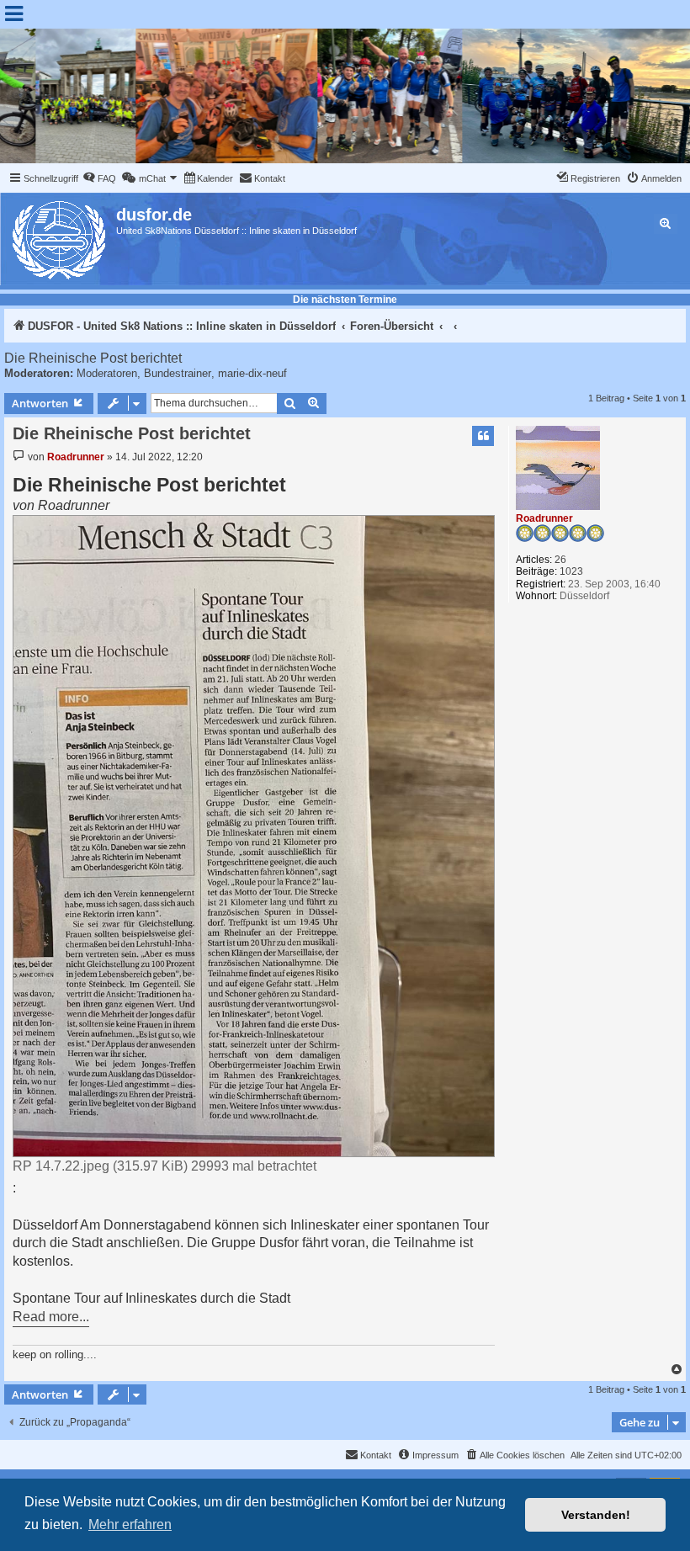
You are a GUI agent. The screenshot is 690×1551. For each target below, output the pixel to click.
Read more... (51, 1316)
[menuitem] (99, 178)
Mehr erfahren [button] (130, 1524)
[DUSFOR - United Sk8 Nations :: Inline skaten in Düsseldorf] (60, 237)
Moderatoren (107, 373)
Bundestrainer (177, 373)
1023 (571, 571)
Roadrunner (544, 518)
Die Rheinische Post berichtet (93, 358)
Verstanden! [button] (595, 1515)
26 (560, 560)
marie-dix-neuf (252, 373)
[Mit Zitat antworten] (483, 436)
